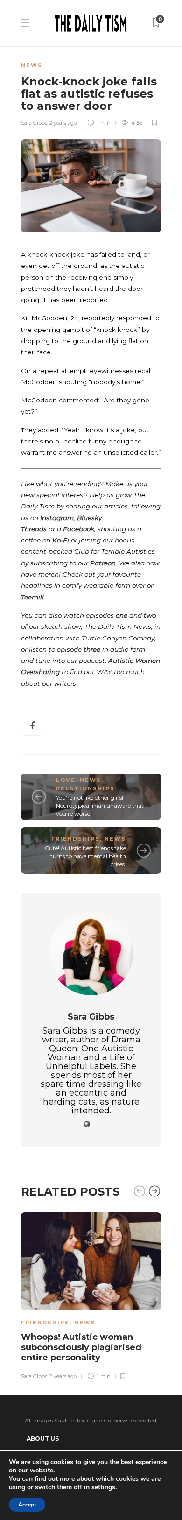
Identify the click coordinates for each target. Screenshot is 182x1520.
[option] (91, 1295)
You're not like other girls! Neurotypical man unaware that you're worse (100, 805)
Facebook (78, 529)
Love (65, 780)
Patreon (103, 563)
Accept (27, 1504)
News (31, 65)
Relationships (85, 788)
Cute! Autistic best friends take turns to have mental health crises (85, 855)
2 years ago (63, 123)
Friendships (75, 839)
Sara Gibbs (34, 123)
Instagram (57, 517)
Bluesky (89, 517)
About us (43, 1438)
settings (103, 1487)
